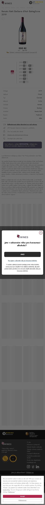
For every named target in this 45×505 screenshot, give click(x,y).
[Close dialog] (40, 232)
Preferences (22, 500)
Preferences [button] (11, 492)
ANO (23, 254)
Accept (22, 496)
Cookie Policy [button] (6, 490)
